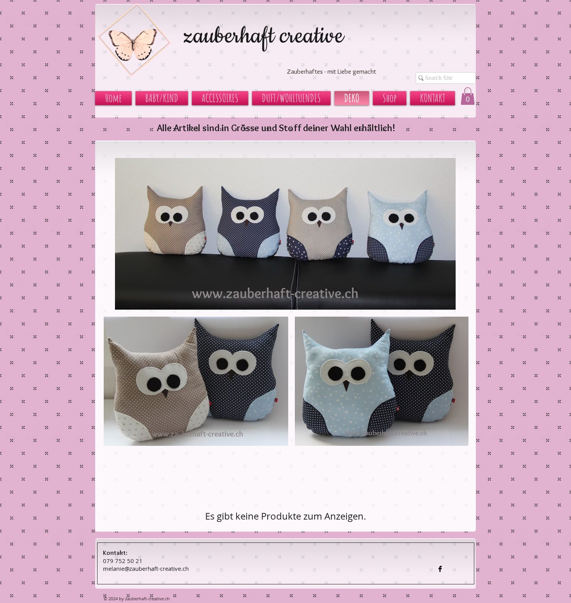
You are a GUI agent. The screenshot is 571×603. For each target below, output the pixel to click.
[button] (467, 96)
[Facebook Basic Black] (440, 569)
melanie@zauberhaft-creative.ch (146, 568)
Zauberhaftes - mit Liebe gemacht (331, 71)
